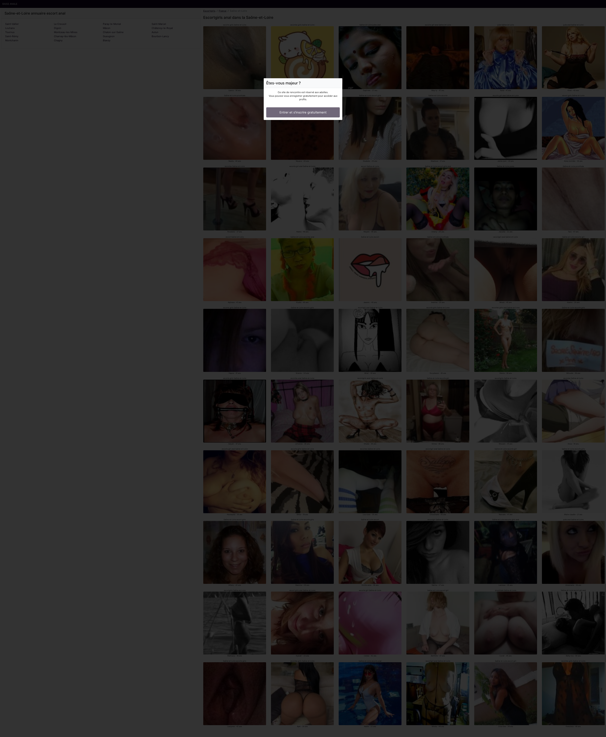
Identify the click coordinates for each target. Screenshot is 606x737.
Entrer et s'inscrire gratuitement (303, 112)
